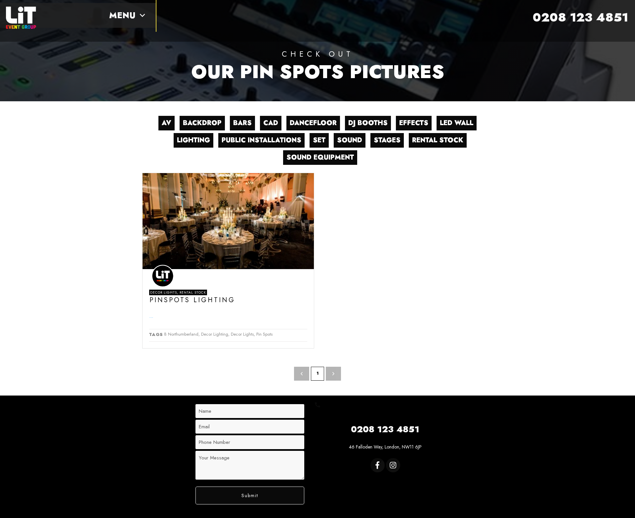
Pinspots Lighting (192, 300)
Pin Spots (264, 334)
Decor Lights (163, 292)
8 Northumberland (181, 334)
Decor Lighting (214, 334)
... (151, 316)
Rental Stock (193, 292)
